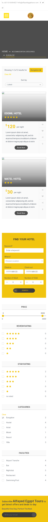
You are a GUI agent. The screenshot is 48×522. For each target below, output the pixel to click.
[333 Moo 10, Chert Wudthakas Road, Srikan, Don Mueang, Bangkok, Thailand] (42, 144)
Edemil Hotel (13, 113)
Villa (8, 442)
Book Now (21, 148)
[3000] (42, 316)
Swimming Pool (12, 480)
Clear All (7, 74)
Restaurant (10, 475)
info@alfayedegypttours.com (28, 3)
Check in (7, 267)
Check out (29, 267)
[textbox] (24, 261)
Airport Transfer (12, 461)
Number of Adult (11, 278)
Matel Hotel (12, 178)
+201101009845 (9, 3)
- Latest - (10, 85)
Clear (4, 415)
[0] (3, 316)
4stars (24, 338)
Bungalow (10, 418)
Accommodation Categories (23, 52)
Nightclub (10, 470)
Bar (7, 465)
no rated (9, 396)
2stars (24, 348)
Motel (8, 432)
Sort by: (24, 80)
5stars (24, 333)
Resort (9, 437)
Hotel (8, 427)
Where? (7, 257)
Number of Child (31, 278)
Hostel (8, 423)
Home (5, 51)
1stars (24, 353)
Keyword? (8, 246)
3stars (24, 343)
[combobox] (24, 261)
